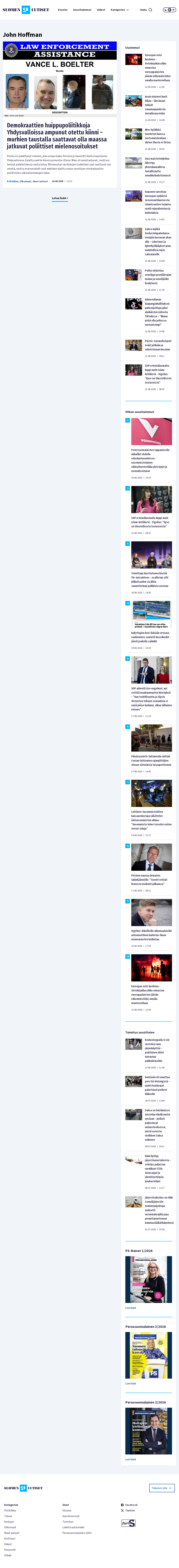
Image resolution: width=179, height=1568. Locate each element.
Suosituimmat (82, 10)
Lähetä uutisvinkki (73, 1527)
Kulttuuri (9, 1538)
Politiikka (12, 181)
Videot (101, 10)
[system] (169, 10)
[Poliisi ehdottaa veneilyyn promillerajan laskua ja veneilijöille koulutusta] (133, 280)
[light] (173, 10)
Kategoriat (118, 10)
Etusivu (62, 10)
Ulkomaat (25, 181)
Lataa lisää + (60, 198)
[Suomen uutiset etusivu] (17, 10)
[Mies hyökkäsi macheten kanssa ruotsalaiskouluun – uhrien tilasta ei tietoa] (133, 139)
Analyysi (9, 1522)
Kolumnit (10, 1550)
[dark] (165, 10)
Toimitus (67, 1522)
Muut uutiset (40, 181)
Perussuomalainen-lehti (77, 1533)
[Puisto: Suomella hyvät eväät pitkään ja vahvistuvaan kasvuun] (133, 348)
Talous (8, 1516)
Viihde (7, 1555)
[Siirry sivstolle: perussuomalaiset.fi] (148, 1523)
